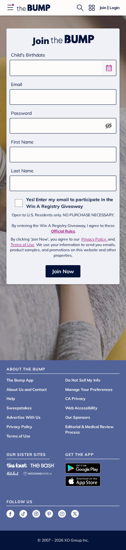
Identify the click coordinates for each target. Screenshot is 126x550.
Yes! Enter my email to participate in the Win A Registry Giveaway (69, 203)
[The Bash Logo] (43, 465)
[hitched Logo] (12, 472)
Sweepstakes (19, 407)
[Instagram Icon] (36, 514)
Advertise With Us (23, 417)
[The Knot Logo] (16, 465)
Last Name (22, 171)
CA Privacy (75, 398)
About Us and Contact (26, 389)
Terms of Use (18, 436)
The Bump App (19, 380)
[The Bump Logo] (33, 8)
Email (16, 84)
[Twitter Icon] (75, 514)
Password (21, 113)
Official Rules (63, 231)
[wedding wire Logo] (37, 472)
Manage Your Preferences (88, 389)
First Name (22, 142)
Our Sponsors (77, 417)
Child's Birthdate (28, 55)
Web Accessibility (81, 407)
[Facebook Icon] (10, 514)
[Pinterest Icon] (49, 514)
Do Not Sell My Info (82, 380)
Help (10, 398)
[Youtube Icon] (62, 514)
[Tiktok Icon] (23, 514)
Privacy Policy (94, 239)
